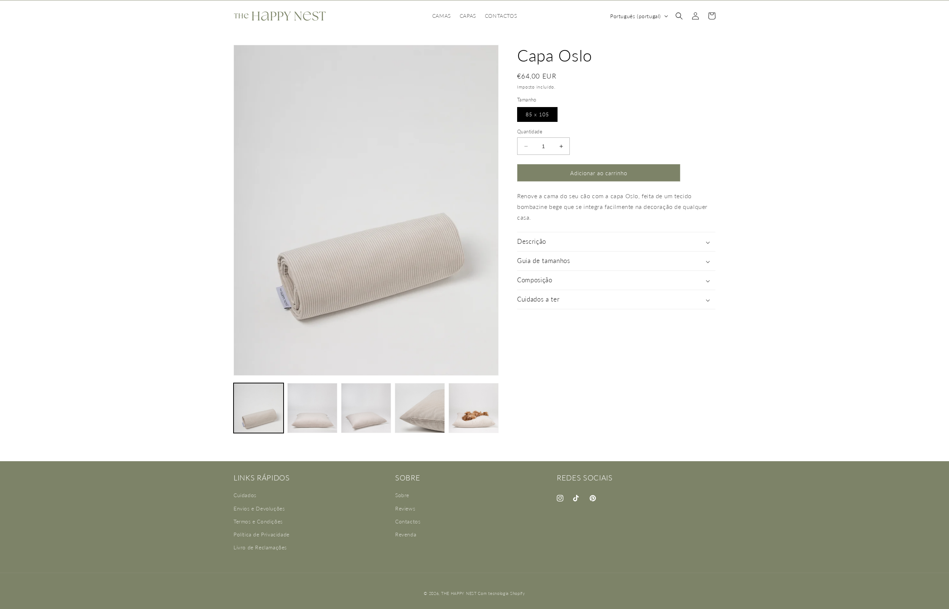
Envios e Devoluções (259, 508)
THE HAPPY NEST (459, 593)
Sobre (402, 495)
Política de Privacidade (262, 534)
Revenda (405, 534)
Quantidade (529, 131)
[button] (679, 16)
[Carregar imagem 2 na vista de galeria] (312, 408)
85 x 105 (537, 114)
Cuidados (245, 495)
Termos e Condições (258, 521)
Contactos (407, 521)
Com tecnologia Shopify (501, 593)
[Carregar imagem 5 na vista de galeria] (474, 408)
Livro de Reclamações (260, 547)
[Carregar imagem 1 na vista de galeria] (259, 408)
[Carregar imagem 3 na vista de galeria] (366, 408)
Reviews (405, 508)
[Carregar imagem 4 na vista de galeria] (420, 408)
